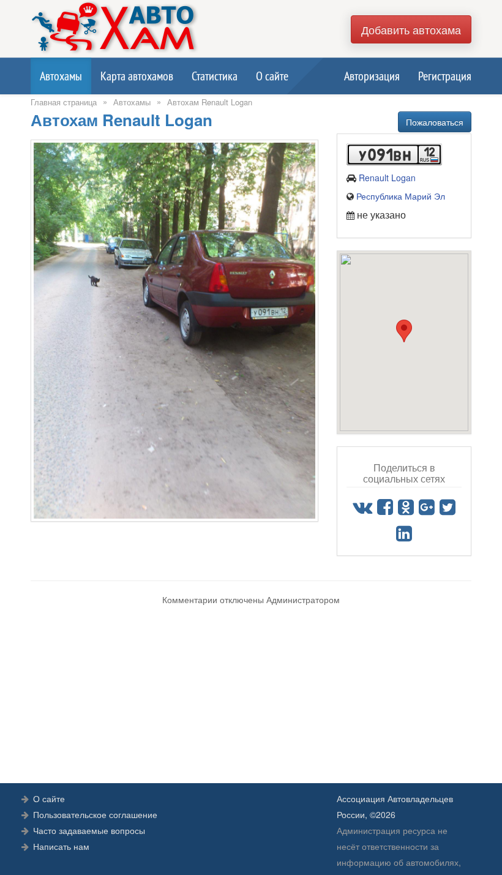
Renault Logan (387, 177)
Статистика (215, 76)
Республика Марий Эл (400, 196)
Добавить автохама (411, 29)
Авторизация (372, 76)
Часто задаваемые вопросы (89, 830)
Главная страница (64, 102)
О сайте (272, 76)
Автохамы (61, 76)
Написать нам (61, 846)
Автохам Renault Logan (209, 102)
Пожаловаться (434, 122)
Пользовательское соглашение (95, 814)
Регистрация (444, 76)
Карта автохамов (136, 76)
